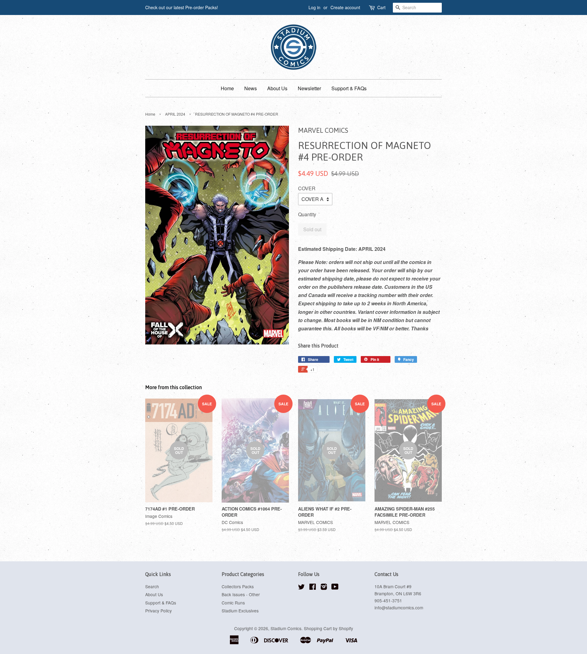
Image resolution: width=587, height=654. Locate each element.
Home (227, 88)
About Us (277, 88)
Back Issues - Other (241, 594)
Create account (345, 7)
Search (152, 586)
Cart (381, 7)
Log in (314, 7)
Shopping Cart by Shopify (328, 628)
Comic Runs (233, 603)
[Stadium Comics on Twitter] (301, 588)
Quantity (307, 214)
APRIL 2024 (175, 114)
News (250, 88)
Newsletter (309, 88)
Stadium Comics (286, 628)
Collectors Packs (238, 586)
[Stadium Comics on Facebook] (312, 588)
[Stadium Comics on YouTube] (334, 588)
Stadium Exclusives (240, 611)
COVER (307, 188)
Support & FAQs (349, 88)
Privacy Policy (158, 611)
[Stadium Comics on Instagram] (323, 588)
